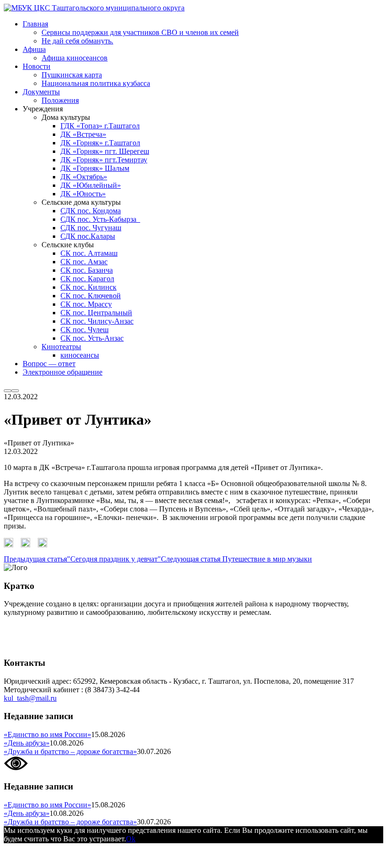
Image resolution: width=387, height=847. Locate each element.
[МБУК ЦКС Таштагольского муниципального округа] (94, 8)
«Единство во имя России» (47, 734)
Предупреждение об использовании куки (70, 644)
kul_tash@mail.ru (30, 698)
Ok (130, 839)
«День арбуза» (27, 743)
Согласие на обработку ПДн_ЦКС (59, 628)
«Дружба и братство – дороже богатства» (70, 751)
